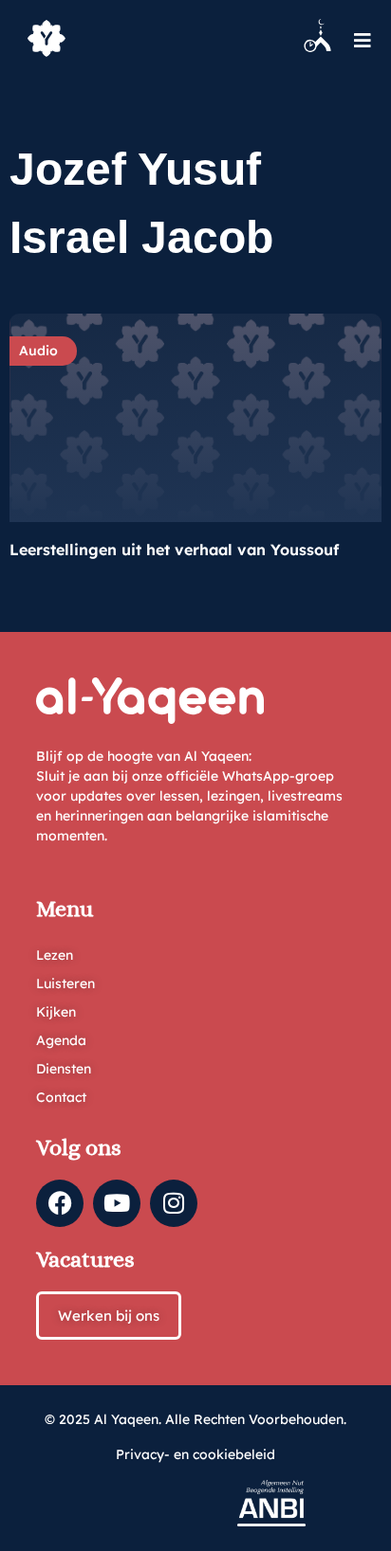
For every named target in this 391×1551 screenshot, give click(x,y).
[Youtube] (116, 1203)
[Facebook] (60, 1203)
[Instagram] (173, 1203)
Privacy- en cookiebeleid (195, 1454)
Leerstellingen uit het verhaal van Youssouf (174, 549)
